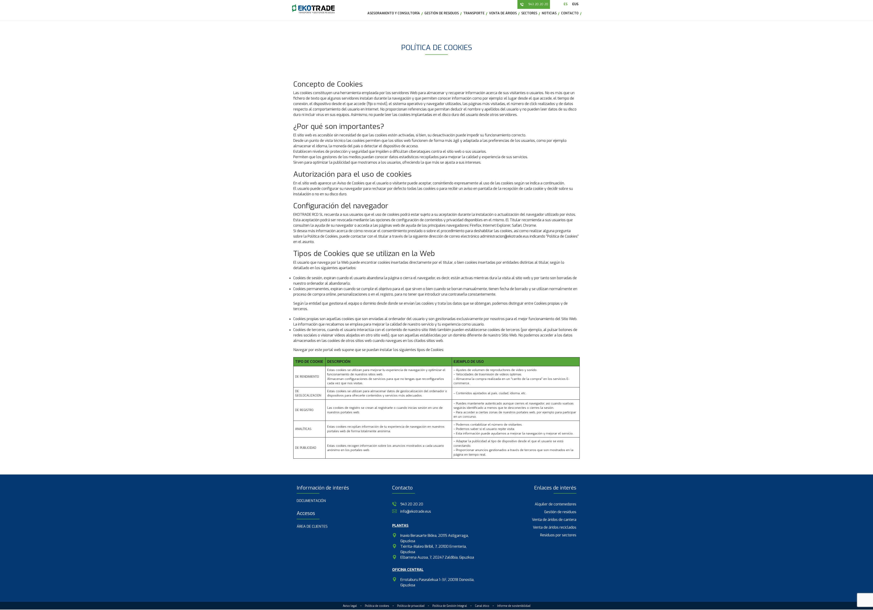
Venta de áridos (503, 13)
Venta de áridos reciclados (554, 527)
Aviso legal (350, 606)
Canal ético (482, 606)
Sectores (529, 13)
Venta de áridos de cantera (554, 519)
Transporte (473, 13)
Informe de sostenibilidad (513, 606)
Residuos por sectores (558, 535)
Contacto (570, 13)
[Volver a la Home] (313, 9)
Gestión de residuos (441, 13)
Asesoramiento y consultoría (393, 13)
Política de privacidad (410, 606)
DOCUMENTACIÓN (311, 500)
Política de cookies (377, 606)
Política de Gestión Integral (449, 606)
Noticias (549, 13)
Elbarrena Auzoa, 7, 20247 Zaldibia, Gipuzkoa (437, 557)
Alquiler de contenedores (555, 504)
